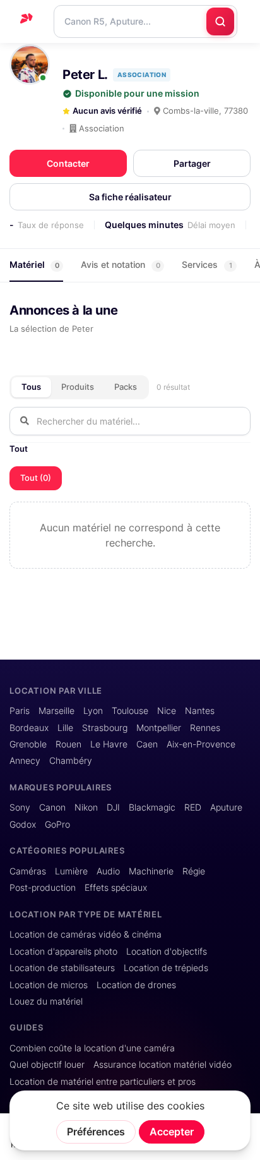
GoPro (57, 824)
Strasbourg (104, 728)
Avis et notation (120, 264)
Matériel (34, 264)
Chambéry (70, 761)
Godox (22, 824)
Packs (125, 387)
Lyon (93, 711)
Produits (77, 387)
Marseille (56, 711)
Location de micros (48, 985)
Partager (192, 163)
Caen (147, 744)
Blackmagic (152, 807)
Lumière (71, 871)
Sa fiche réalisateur (130, 196)
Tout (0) (35, 478)
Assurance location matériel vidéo (162, 1065)
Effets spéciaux (116, 888)
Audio (108, 871)
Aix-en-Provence (201, 744)
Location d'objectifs (166, 951)
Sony (19, 807)
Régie (193, 871)
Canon (52, 807)
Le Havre (108, 744)
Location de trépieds (166, 968)
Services (207, 264)
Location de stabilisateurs (62, 968)
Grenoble (28, 744)
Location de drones (136, 985)
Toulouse (130, 711)
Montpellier (158, 728)
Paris (19, 711)
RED (192, 807)
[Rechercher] (220, 21)
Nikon (86, 807)
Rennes (205, 728)
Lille (65, 728)
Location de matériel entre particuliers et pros (102, 1082)
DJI (113, 807)
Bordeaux (29, 728)
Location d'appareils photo (63, 951)
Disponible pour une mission (137, 93)
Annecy (24, 761)
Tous (31, 387)
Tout (18, 449)
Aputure (226, 807)
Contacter (68, 163)
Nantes (200, 711)
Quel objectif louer (47, 1065)
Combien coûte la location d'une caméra (92, 1048)
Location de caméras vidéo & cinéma (85, 934)
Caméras (27, 871)
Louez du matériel (46, 1001)
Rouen (68, 744)
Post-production (42, 888)
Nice (166, 711)
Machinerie (151, 871)
